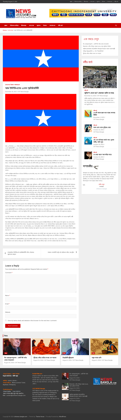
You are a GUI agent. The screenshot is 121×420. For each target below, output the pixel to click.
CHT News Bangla (23, 91)
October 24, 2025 (98, 144)
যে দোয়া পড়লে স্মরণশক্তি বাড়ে (102, 154)
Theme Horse (40, 416)
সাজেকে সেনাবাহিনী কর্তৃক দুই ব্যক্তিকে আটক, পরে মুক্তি (61, 252)
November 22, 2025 (90, 95)
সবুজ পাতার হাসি (96, 358)
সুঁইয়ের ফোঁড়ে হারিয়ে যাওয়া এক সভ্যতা (92, 53)
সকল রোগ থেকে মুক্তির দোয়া (102, 127)
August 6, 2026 (67, 360)
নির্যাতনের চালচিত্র (78, 1)
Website (7, 312)
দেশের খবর (92, 1)
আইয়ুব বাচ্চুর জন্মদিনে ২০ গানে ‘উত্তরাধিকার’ (93, 51)
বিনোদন (103, 1)
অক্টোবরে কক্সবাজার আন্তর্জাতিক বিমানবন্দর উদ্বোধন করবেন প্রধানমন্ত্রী (99, 49)
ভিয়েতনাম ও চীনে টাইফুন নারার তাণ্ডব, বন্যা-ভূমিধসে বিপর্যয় (97, 46)
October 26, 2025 (98, 130)
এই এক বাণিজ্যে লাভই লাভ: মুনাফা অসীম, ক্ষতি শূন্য (103, 141)
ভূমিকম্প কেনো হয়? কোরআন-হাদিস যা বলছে (99, 93)
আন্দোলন (98, 1)
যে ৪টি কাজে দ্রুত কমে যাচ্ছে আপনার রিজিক (104, 114)
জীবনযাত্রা (86, 1)
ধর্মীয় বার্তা (116, 1)
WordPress (62, 416)
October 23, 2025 (98, 157)
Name (7, 295)
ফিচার (6, 336)
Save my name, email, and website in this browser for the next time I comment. (32, 320)
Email (7, 304)
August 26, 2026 (9, 362)
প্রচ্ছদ (71, 1)
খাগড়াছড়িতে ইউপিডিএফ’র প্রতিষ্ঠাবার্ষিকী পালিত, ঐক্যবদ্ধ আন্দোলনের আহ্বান (21, 253)
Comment (8, 273)
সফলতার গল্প (109, 1)
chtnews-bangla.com (20, 416)
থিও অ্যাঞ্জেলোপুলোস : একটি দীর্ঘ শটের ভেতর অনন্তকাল (96, 44)
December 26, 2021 (11, 91)
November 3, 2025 (98, 117)
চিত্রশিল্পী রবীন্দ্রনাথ (68, 358)
